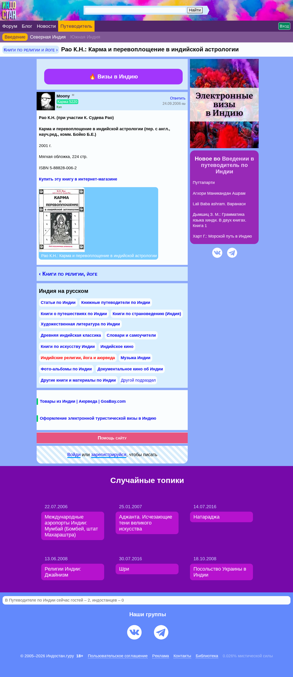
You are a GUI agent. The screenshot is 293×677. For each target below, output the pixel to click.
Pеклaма (160, 656)
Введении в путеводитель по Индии (227, 165)
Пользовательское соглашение (118, 656)
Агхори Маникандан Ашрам (219, 193)
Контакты (182, 656)
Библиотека (207, 656)
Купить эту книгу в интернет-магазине (78, 179)
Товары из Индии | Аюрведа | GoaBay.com (83, 401)
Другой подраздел (138, 380)
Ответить (177, 98)
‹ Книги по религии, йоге (68, 274)
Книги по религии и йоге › (31, 49)
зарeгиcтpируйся (108, 454)
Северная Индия (48, 36)
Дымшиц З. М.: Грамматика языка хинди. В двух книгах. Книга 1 (219, 220)
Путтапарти (204, 182)
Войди (74, 454)
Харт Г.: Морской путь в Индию (222, 236)
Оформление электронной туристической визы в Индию (98, 418)
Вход (284, 26)
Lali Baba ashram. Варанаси (219, 204)
